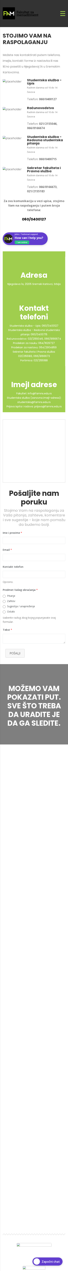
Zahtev (11, 601)
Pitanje (11, 595)
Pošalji (15, 653)
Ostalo (11, 611)
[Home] (23, 13)
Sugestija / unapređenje (21, 606)
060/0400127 (34, 219)
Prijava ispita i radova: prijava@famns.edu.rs (34, 406)
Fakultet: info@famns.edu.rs (34, 393)
